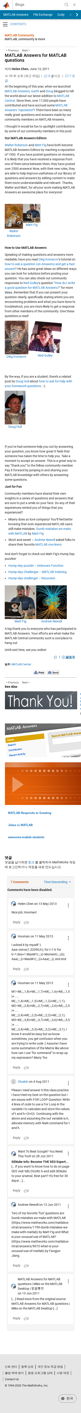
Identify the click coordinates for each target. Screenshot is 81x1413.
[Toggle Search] (66, 4)
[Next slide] (73, 14)
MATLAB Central (21, 664)
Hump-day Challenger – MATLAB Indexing (37, 572)
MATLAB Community (19, 35)
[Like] (55, 657)
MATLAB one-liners (48, 544)
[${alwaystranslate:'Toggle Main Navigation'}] (74, 4)
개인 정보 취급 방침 (50, 1366)
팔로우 (70, 657)
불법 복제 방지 (14, 1373)
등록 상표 (27, 1366)
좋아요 (54, 76)
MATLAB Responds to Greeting (29, 813)
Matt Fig (40, 145)
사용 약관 (63, 1373)
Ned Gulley (30, 283)
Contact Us (12, 1379)
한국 (69, 1398)
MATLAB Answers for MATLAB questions (36, 58)
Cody (61, 14)
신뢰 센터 (11, 1366)
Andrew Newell (44, 540)
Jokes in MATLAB (20, 825)
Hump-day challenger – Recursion (31, 578)
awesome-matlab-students (26, 837)
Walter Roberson (16, 145)
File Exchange (42, 14)
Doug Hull (22, 381)
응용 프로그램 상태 (40, 1373)
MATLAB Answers (15, 14)
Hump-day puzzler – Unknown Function (35, 565)
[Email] (53, 672)
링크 (31, 862)
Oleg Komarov (48, 259)
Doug (49, 91)
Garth (35, 91)
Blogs (19, 5)
